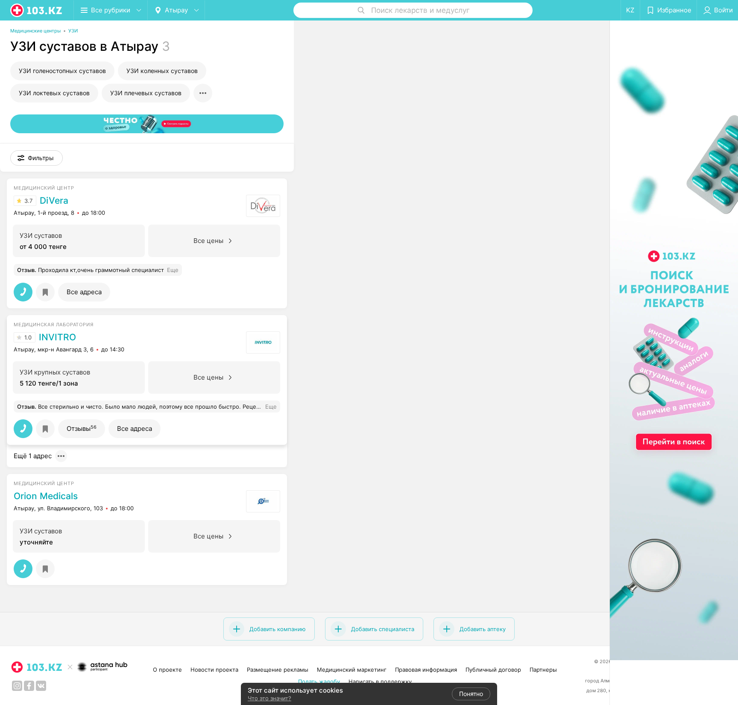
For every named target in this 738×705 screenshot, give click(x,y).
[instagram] (17, 686)
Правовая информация (426, 669)
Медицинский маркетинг (352, 669)
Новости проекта (214, 669)
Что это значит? (269, 698)
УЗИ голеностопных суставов (62, 70)
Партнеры (543, 669)
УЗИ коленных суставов (162, 70)
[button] (36, 158)
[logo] (36, 10)
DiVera (54, 201)
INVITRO (57, 337)
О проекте (167, 669)
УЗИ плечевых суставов (146, 93)
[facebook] (29, 686)
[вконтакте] (41, 686)
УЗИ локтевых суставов (54, 93)
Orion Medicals (46, 496)
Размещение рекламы (277, 669)
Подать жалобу (319, 681)
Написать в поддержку (380, 681)
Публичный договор (493, 669)
